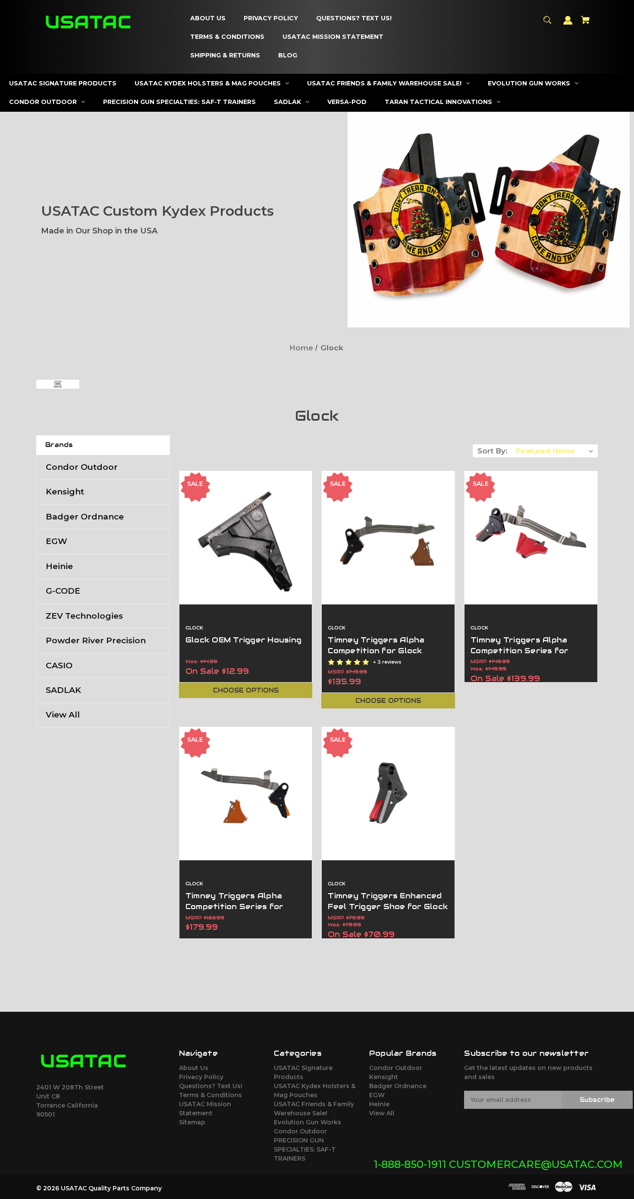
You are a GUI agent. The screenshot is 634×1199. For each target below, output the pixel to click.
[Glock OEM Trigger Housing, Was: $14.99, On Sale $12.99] (245, 537)
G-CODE (63, 591)
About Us (193, 1068)
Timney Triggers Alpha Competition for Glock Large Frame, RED (376, 650)
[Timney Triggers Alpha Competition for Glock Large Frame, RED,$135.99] (388, 537)
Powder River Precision (96, 640)
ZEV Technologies (84, 616)
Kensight (65, 492)
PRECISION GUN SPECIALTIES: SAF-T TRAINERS (305, 1149)
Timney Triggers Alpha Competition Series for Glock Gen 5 (234, 906)
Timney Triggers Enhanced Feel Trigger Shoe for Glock (388, 901)
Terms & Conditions (210, 1095)
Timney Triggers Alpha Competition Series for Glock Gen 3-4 (520, 650)
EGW (56, 541)
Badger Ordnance (85, 517)
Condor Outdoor (82, 467)
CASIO (59, 665)
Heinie (59, 566)
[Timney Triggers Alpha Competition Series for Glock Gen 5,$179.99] (245, 793)
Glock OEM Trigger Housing (243, 640)
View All (63, 715)
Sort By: (492, 451)
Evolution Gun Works (307, 1122)
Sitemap (192, 1122)
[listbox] (555, 450)
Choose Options (246, 690)
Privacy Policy (201, 1077)
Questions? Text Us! (210, 1086)
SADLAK (63, 690)
